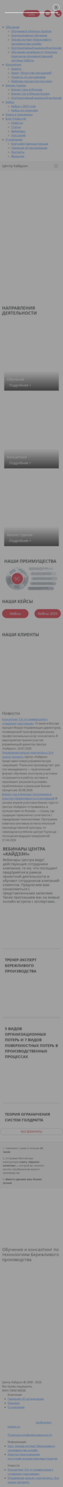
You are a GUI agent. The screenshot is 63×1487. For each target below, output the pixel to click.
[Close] (56, 7)
